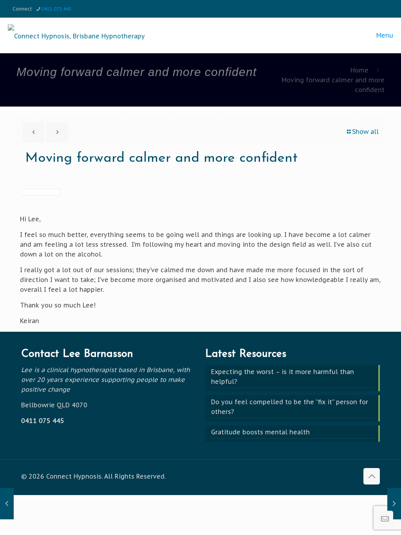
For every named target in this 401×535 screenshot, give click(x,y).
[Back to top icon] (371, 476)
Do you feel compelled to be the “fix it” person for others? (289, 407)
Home (359, 70)
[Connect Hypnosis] (76, 35)
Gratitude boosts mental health (260, 432)
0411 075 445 (56, 9)
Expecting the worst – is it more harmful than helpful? (282, 376)
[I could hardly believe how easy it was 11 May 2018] (7, 503)
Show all (365, 132)
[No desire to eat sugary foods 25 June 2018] (394, 503)
